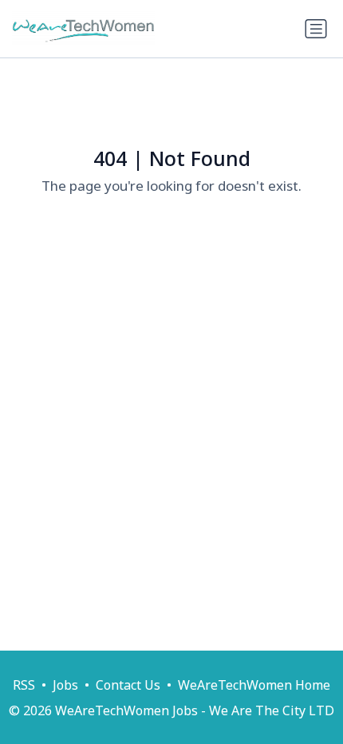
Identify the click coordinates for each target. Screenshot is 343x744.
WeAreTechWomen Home (254, 685)
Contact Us (128, 685)
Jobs (65, 685)
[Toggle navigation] (316, 29)
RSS (24, 685)
